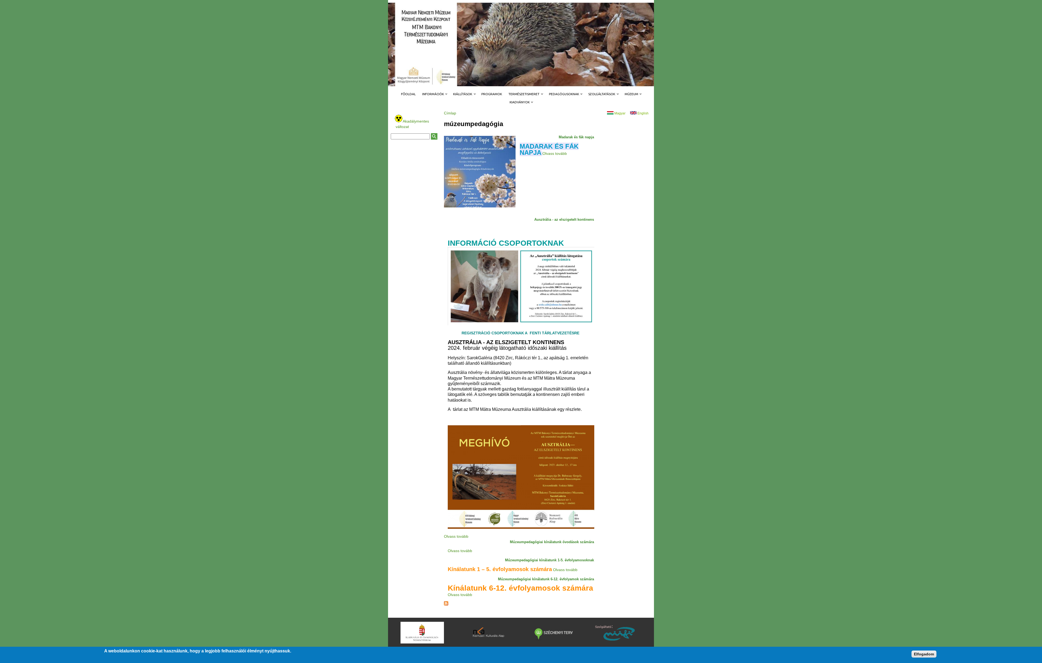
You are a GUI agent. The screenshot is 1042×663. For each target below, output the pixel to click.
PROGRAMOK (491, 93)
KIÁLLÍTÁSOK (461, 94)
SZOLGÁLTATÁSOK (600, 94)
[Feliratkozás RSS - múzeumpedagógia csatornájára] (446, 604)
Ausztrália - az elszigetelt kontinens (564, 219)
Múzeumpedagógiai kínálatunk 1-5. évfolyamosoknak (549, 560)
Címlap (450, 113)
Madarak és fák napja (576, 137)
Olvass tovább (554, 153)
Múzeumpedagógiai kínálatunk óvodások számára (552, 542)
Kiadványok (518, 102)
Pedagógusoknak (562, 94)
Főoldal (408, 93)
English (643, 113)
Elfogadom (924, 654)
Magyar (619, 113)
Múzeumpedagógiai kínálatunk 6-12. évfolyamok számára (546, 579)
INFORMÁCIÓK (431, 94)
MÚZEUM (629, 94)
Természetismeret (522, 94)
